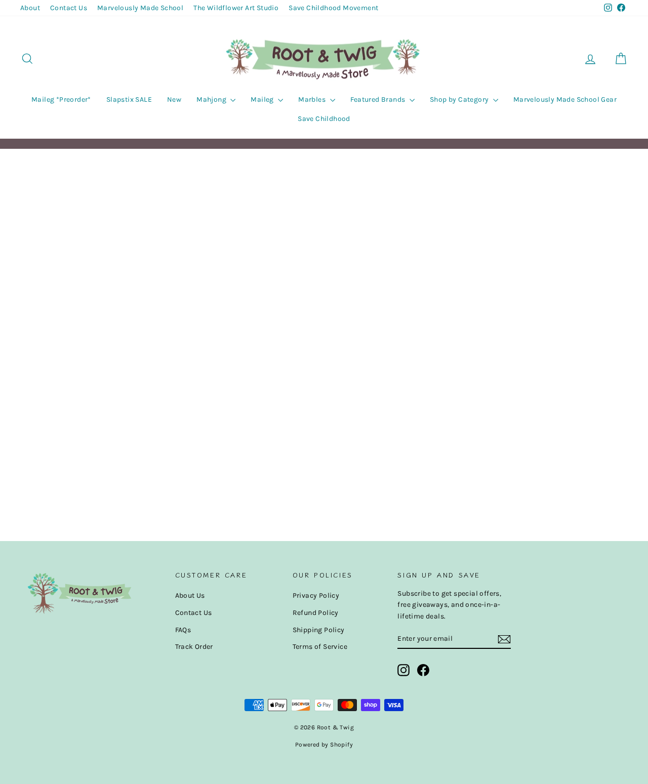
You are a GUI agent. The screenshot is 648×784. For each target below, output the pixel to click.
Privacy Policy (316, 595)
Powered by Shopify (324, 744)
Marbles (312, 99)
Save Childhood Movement (333, 8)
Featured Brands (378, 99)
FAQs (183, 630)
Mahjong (212, 99)
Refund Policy (316, 612)
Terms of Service (320, 646)
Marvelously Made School (140, 8)
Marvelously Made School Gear (565, 99)
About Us (190, 595)
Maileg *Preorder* (61, 99)
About (30, 8)
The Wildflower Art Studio (235, 8)
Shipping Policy (319, 630)
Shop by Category (460, 99)
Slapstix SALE (129, 99)
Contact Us (68, 8)
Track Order (194, 646)
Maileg (263, 99)
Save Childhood (324, 118)
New (174, 99)
